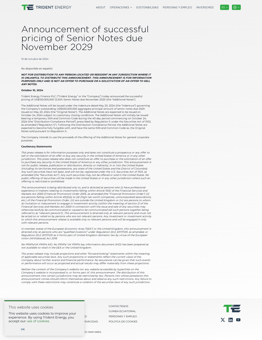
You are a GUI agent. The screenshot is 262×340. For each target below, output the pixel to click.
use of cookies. (38, 321)
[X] (222, 320)
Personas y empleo (177, 7)
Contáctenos (118, 306)
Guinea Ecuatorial (122, 311)
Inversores (205, 7)
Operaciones (119, 7)
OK (23, 329)
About (101, 7)
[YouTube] (238, 320)
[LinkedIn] (230, 319)
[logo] (46, 7)
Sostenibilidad (147, 7)
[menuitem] (101, 7)
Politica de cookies (123, 321)
